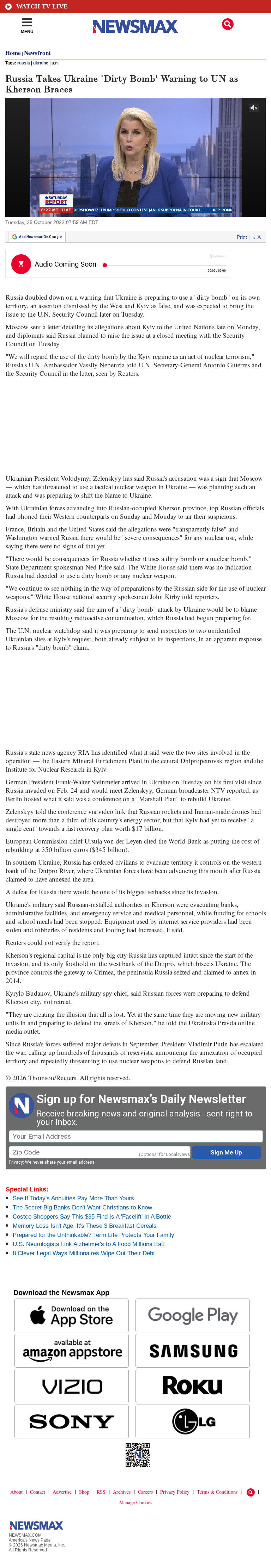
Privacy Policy (174, 1491)
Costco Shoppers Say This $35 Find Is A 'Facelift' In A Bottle (92, 1216)
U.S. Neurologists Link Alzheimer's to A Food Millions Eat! (89, 1244)
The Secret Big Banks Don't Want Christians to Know (82, 1207)
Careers (145, 1491)
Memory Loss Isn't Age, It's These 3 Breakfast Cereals (85, 1225)
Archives (122, 1491)
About (16, 1491)
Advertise (62, 1491)
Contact (37, 1491)
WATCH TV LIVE (42, 6)
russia (23, 63)
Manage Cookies (135, 1502)
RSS (101, 1491)
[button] (228, 24)
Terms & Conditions (217, 1491)
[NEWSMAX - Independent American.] (135, 26)
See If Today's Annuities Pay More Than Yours (73, 1198)
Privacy (16, 1162)
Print (242, 237)
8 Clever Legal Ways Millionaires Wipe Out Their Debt (84, 1253)
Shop (84, 1491)
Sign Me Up (226, 1152)
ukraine (40, 63)
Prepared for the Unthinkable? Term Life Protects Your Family (93, 1235)
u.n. (55, 63)
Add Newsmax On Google (40, 237)
